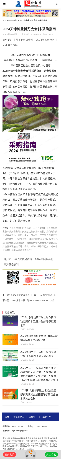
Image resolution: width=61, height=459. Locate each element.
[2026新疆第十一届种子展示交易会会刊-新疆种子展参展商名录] (10, 360)
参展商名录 (18, 417)
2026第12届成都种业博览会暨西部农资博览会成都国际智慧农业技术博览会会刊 (39, 394)
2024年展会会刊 (44, 259)
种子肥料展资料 (23, 259)
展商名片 (46, 417)
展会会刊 (12, 20)
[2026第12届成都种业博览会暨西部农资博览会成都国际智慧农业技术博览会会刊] (10, 398)
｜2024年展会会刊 (44, 40)
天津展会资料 (11, 264)
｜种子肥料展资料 (23, 40)
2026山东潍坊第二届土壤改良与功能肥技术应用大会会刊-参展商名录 (38, 321)
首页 (4, 20)
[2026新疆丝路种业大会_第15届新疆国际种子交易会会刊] (10, 344)
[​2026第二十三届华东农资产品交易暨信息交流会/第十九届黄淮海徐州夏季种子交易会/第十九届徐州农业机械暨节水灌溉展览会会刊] (10, 376)
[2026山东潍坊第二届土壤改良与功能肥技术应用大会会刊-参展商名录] (10, 325)
